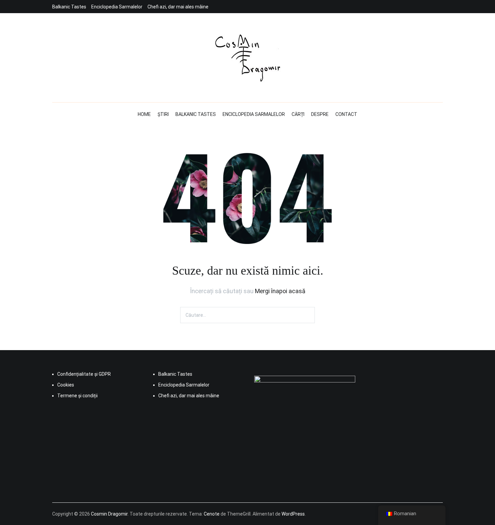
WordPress (293, 514)
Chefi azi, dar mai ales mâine (177, 6)
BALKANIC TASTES (195, 114)
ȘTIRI (163, 114)
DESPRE (320, 114)
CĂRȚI (298, 114)
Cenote (212, 514)
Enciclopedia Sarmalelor (116, 6)
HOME (144, 114)
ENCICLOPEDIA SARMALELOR (254, 114)
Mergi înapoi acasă (280, 291)
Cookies (65, 385)
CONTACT (346, 114)
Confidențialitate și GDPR (84, 374)
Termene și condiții (77, 395)
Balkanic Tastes (69, 6)
